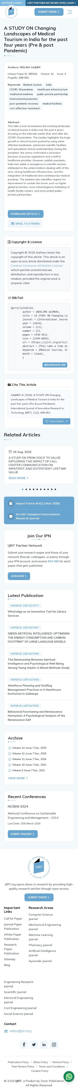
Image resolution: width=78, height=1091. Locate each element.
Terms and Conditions (52, 1066)
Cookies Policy (39, 1070)
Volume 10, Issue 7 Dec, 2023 (29, 764)
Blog (7, 965)
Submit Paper (47, 11)
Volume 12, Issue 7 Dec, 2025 (29, 747)
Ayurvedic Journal (40, 961)
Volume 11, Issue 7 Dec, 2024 (29, 759)
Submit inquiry (21, 834)
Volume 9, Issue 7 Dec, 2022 (28, 770)
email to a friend (28, 223)
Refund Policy (61, 1062)
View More (16, 778)
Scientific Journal (15, 992)
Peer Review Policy (23, 1066)
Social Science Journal (18, 1014)
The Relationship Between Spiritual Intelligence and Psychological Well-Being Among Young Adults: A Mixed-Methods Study (38, 663)
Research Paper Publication (11, 949)
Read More (17, 478)
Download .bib (55, 364)
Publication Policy (18, 1062)
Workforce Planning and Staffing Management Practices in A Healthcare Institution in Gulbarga (34, 689)
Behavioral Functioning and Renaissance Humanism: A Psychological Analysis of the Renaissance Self (36, 716)
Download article (24, 213)
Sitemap (9, 959)
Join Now (17, 576)
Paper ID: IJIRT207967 (25, 627)
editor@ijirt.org (20, 1031)
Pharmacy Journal (40, 945)
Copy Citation (57, 421)
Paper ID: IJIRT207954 (25, 679)
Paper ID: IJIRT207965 (25, 653)
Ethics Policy (40, 1062)
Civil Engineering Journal (20, 1008)
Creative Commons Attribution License (37, 265)
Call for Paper (13, 918)
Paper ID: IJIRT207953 (25, 705)
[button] (22, 489)
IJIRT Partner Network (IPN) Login (50, 3)
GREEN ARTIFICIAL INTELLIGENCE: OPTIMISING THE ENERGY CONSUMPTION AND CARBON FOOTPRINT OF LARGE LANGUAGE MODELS (39, 637)
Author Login (11, 3)
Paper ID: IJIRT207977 (25, 605)
